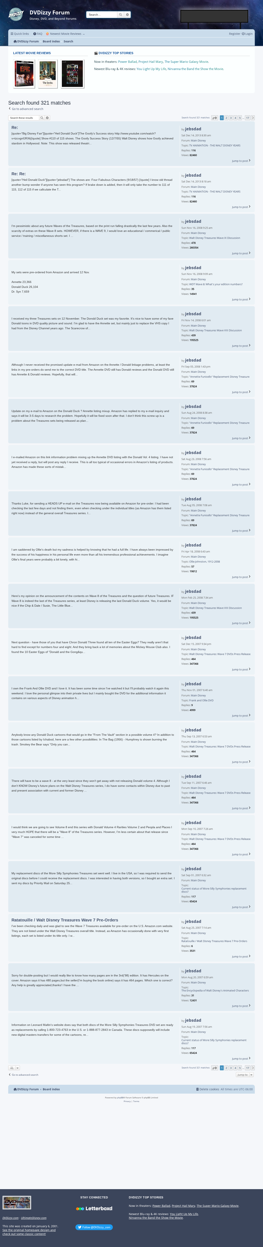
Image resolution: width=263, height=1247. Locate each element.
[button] (214, 117)
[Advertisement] (214, 16)
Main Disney (198, 140)
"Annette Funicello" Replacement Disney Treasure (219, 376)
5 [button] (240, 118)
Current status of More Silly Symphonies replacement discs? (214, 890)
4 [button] (235, 118)
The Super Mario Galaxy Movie (186, 62)
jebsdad (193, 129)
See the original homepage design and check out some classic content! (29, 1232)
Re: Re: (19, 174)
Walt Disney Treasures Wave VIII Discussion (215, 330)
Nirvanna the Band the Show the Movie (195, 69)
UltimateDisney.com (33, 1218)
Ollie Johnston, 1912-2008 (204, 561)
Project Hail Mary (150, 62)
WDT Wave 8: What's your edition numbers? (216, 284)
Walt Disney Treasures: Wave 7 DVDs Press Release (219, 654)
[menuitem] (38, 33)
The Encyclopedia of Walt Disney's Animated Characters (215, 990)
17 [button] (247, 118)
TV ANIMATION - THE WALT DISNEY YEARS (214, 145)
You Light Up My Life (151, 69)
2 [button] (226, 118)
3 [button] (231, 118)
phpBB (120, 1097)
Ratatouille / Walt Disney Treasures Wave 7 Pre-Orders (214, 941)
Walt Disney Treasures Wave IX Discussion (214, 238)
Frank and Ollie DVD (201, 700)
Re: (15, 127)
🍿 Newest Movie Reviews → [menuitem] (65, 34)
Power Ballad (127, 62)
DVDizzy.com (10, 1218)
